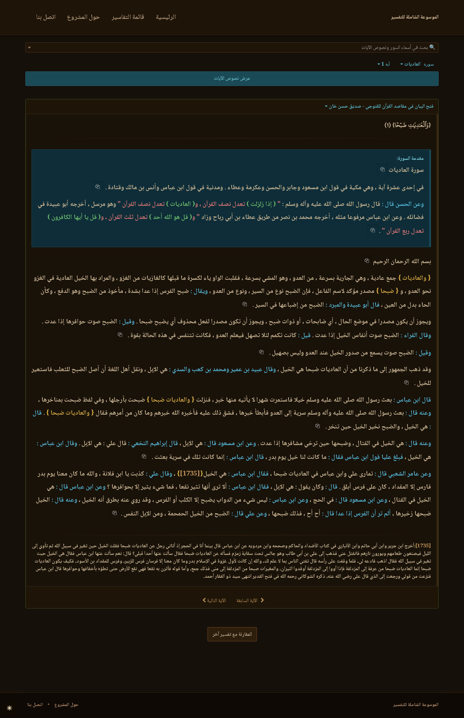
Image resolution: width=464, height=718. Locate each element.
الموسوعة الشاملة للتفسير (416, 705)
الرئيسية (166, 17)
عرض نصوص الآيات (232, 78)
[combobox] (232, 47)
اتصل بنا (45, 17)
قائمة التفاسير (128, 17)
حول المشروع (83, 17)
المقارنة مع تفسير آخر (232, 634)
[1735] (190, 474)
